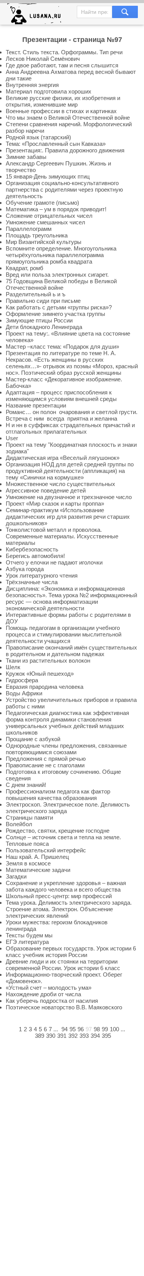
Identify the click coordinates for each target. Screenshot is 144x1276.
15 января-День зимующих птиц (48, 176)
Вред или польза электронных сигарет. (57, 274)
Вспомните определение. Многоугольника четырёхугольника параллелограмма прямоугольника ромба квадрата (61, 255)
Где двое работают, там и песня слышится (62, 65)
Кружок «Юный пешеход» (40, 673)
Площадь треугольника (37, 235)
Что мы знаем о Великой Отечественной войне (68, 117)
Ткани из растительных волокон (48, 660)
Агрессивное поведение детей (46, 490)
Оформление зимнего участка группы (55, 314)
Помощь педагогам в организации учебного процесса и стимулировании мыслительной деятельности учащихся (63, 634)
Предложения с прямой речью (46, 758)
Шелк (13, 667)
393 (84, 1035)
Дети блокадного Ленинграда (44, 327)
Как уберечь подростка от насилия (52, 1000)
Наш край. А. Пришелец (37, 856)
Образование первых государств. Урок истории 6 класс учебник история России (71, 951)
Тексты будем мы (29, 935)
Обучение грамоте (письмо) (42, 202)
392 (73, 1035)
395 (106, 1035)
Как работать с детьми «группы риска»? (59, 307)
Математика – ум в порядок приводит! (56, 209)
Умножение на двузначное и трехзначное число (69, 497)
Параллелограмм (28, 228)
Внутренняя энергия (32, 85)
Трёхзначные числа (32, 582)
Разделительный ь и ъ (35, 294)
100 (114, 1029)
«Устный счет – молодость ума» (48, 987)
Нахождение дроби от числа (43, 994)
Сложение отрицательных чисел (49, 215)
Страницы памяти (29, 817)
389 (39, 1035)
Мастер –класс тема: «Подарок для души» (62, 346)
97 (89, 1029)
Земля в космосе (28, 863)
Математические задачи (38, 870)
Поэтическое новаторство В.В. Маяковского (64, 1007)
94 (64, 1029)
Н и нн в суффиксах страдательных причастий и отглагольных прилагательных (70, 428)
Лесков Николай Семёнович (43, 58)
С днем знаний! (26, 785)
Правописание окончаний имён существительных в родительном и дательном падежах (71, 650)
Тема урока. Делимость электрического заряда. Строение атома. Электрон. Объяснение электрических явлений (69, 909)
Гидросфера (22, 680)
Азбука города (25, 569)
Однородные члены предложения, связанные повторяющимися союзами (66, 748)
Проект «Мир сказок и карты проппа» (55, 503)
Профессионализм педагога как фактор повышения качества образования (58, 794)
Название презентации (36, 405)
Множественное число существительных (60, 484)
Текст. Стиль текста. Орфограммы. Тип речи (64, 52)
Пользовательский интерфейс (46, 850)
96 (81, 1029)
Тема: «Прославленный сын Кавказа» (56, 143)
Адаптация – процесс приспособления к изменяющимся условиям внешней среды (61, 395)
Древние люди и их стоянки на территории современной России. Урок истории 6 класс (63, 964)
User (12, 438)
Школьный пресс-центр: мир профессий (59, 896)
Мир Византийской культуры (43, 242)
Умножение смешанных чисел (45, 222)
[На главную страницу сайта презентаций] (37, 15)
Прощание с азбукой (33, 739)
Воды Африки (24, 693)
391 (61, 1035)
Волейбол (19, 824)
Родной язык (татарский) (38, 137)
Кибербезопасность (32, 549)
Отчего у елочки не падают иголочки (54, 562)
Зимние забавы (26, 157)
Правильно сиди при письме (43, 300)
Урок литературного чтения (42, 575)
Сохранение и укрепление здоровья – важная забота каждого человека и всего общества (66, 886)
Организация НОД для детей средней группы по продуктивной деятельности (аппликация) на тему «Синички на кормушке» (70, 471)
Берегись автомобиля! (35, 556)
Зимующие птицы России (39, 320)
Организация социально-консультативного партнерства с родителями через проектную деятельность (64, 189)
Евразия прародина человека (44, 686)
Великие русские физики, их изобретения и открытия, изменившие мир (63, 101)
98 (97, 1029)
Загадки (16, 876)
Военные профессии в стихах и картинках (61, 111)
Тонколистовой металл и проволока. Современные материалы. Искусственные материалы (62, 536)
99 (105, 1029)
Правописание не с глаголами (45, 765)
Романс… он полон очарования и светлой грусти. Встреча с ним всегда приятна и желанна (71, 415)
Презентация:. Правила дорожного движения (65, 150)
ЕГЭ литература (27, 942)
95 (73, 1029)
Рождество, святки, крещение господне (57, 830)
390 (50, 1035)
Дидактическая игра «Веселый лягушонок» (62, 457)
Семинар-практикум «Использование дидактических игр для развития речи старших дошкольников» (68, 516)
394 (95, 1035)
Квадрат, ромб (24, 268)
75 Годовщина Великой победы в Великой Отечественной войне (61, 284)
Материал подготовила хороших (48, 91)
